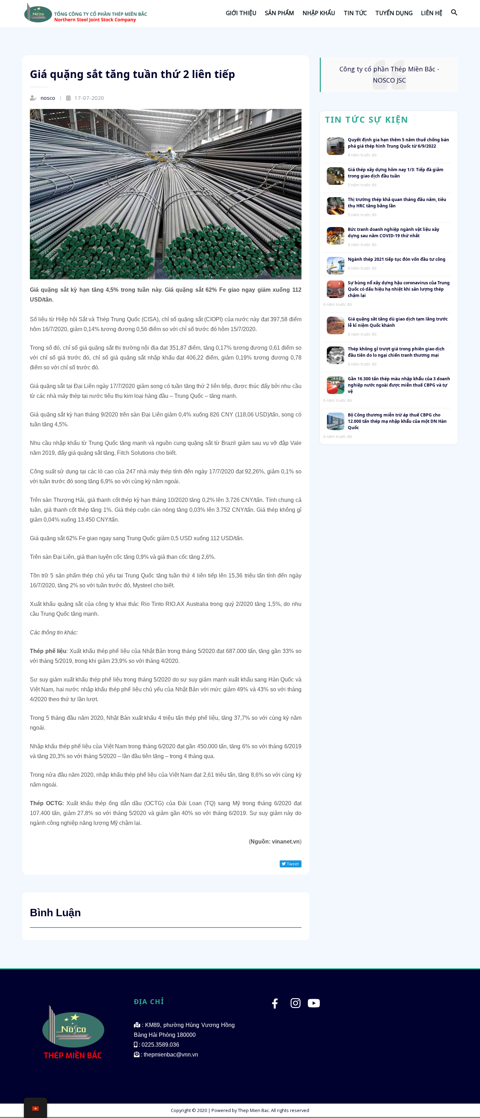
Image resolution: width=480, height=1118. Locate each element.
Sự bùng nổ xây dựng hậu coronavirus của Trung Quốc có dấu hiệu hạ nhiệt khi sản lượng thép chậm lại (399, 250)
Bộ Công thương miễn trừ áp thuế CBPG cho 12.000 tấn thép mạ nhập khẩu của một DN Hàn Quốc (397, 382)
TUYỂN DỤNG (394, 13)
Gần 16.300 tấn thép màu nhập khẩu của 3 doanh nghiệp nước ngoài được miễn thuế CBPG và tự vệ (399, 346)
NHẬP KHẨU (319, 13)
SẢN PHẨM (279, 13)
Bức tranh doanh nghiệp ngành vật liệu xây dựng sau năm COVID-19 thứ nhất (393, 193)
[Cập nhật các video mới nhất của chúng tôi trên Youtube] (313, 1015)
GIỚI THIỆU (241, 13)
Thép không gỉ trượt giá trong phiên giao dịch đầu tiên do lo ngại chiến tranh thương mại (396, 313)
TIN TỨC (355, 13)
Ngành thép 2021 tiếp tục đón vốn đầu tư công (397, 220)
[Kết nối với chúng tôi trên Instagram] (295, 1015)
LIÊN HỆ (431, 13)
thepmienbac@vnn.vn (171, 1064)
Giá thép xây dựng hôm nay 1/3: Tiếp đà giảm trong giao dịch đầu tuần (395, 134)
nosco (48, 97)
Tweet (292, 863)
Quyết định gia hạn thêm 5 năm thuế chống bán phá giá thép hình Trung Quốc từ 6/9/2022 (398, 104)
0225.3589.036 (160, 1055)
